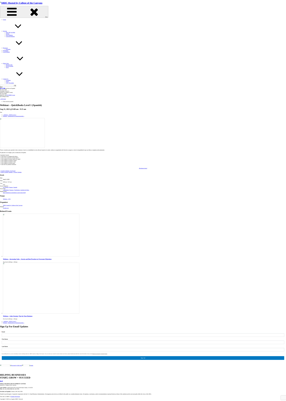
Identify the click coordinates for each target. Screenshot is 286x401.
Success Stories (9, 66)
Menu (46, 17)
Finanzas (11, 190)
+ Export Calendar (17, 172)
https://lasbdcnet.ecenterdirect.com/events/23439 (14, 192)
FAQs (7, 81)
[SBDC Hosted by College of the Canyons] (21, 3)
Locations (8, 80)
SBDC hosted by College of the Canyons (12, 205)
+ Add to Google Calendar (6, 172)
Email (3, 331)
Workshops (5, 50)
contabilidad (6, 190)
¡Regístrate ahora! (143, 168)
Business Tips (9, 64)
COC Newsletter (10, 83)
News (7, 67)
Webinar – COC (7, 199)
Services (5, 31)
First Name (5, 339)
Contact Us (5, 79)
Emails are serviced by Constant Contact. (99, 353)
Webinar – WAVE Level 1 (9, 114)
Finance (11, 187)
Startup (7, 33)
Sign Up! (143, 358)
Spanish (15, 187)
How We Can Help (10, 32)
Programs (8, 49)
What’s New (6, 63)
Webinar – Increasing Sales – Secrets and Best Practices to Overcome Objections (27, 259)
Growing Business (10, 36)
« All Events (3, 99)
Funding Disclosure (15, 396)
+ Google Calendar (4, 171)
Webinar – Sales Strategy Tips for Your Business (17, 316)
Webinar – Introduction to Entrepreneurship (13, 116)
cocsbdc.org (6, 208)
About (4, 19)
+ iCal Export (12, 171)
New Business (9, 35)
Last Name (5, 346)
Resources (5, 48)
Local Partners (6, 52)
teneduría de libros (24, 190)
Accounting (5, 187)
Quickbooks (17, 190)
